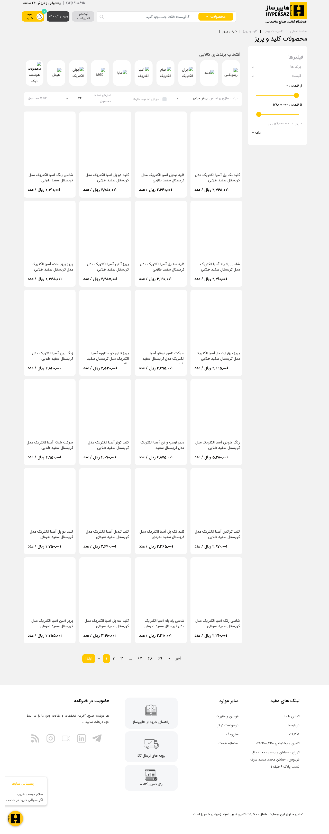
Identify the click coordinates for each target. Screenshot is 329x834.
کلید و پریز (250, 31)
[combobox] (192, 98)
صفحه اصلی (298, 31)
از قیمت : (294, 85)
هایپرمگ (232, 734)
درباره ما (293, 725)
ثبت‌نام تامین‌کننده (83, 16)
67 (140, 658)
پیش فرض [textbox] (200, 98)
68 (150, 658)
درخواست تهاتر (228, 725)
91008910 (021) (75, 3)
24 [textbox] (80, 98)
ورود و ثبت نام (58, 16)
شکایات (294, 734)
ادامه (257, 132)
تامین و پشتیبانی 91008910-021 (277, 743)
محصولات (218, 17)
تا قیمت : (287, 104)
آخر (178, 658)
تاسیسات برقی (273, 31)
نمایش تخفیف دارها (146, 99)
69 (160, 658)
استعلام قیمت (228, 743)
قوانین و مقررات (227, 716)
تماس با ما (292, 716)
